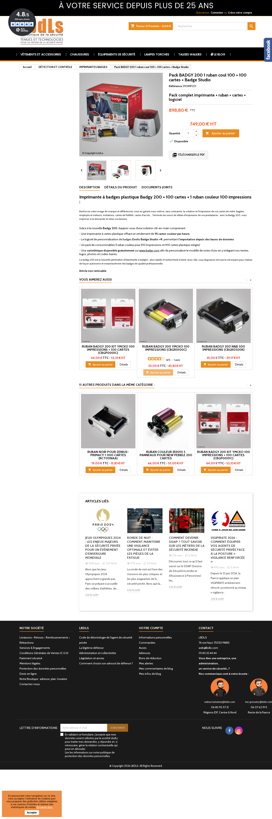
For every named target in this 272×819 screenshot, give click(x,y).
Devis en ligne (28, 674)
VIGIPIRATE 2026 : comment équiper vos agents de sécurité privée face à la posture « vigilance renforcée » (228, 550)
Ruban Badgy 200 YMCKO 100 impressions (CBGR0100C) (165, 348)
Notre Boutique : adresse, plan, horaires (43, 679)
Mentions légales (30, 663)
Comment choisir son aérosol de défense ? (106, 663)
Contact (206, 628)
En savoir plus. (45, 807)
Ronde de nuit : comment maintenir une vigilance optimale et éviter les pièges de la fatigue (143, 548)
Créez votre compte (240, 12)
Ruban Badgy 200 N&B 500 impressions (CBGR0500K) (223, 348)
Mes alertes (146, 663)
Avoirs (143, 648)
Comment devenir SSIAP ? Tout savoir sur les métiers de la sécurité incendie (186, 544)
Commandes (147, 642)
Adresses (144, 653)
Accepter (32, 812)
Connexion (217, 12)
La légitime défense (91, 648)
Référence (175, 86)
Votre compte (151, 628)
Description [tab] (89, 187)
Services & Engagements (35, 648)
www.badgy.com (149, 250)
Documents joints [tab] (157, 187)
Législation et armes (91, 658)
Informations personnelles (155, 637)
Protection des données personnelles (43, 668)
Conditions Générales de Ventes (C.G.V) (44, 653)
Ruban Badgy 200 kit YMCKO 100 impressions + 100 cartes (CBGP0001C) (108, 350)
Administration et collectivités (97, 653)
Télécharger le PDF (188, 155)
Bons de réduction (150, 658)
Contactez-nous (30, 684)
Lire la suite (91, 594)
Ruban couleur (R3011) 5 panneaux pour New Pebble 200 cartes (166, 455)
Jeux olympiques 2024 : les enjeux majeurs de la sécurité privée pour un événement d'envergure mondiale (103, 548)
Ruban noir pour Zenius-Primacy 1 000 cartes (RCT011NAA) (108, 455)
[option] (103, 555)
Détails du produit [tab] (120, 187)
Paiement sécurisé (31, 658)
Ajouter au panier (220, 133)
